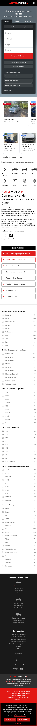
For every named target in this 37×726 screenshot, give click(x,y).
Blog (18, 648)
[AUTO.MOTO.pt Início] (18, 3)
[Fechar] (34, 706)
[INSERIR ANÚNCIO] (35, 3)
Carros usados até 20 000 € (13, 85)
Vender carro (19, 590)
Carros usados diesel (11, 80)
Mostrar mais (7, 90)
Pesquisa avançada (20, 62)
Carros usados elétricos (12, 76)
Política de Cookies (20, 716)
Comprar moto (18, 603)
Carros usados (18, 588)
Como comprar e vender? (15, 272)
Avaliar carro (18, 593)
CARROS (6, 21)
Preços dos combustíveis (15, 266)
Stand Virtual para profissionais (18, 254)
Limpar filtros (19, 67)
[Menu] (2, 3)
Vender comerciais (18, 623)
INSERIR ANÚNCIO (18, 248)
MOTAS (17, 21)
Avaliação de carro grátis (15, 284)
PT (19, 660)
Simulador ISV (11, 290)
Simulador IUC (11, 296)
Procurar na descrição (19, 27)
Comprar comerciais (18, 618)
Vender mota (18, 608)
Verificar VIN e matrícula (15, 260)
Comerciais (29, 21)
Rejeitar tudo (24, 719)
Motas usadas (18, 605)
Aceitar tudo (10, 719)
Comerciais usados (18, 620)
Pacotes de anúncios (14, 278)
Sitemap (18, 646)
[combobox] (19, 33)
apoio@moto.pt (21, 695)
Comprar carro (18, 586)
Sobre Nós (18, 653)
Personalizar (17, 723)
